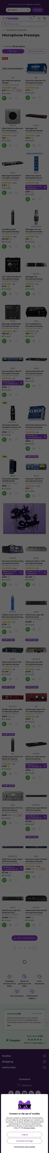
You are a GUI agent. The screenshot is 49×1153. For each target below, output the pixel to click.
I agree (24, 1134)
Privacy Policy (29, 1128)
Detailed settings (24, 1140)
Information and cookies (24, 1147)
